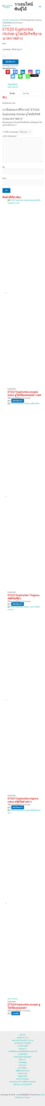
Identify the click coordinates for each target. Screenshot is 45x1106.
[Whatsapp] (26, 76)
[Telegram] (36, 72)
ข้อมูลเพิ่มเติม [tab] (13, 84)
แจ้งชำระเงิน (22, 1073)
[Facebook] (14, 72)
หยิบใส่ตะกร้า (11, 62)
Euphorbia (14, 20)
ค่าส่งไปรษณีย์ (22, 1046)
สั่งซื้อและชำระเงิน (22, 1071)
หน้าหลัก (5, 20)
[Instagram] (28, 72)
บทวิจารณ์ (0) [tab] (13, 87)
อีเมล (4, 178)
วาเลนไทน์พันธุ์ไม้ (23, 6)
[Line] (18, 76)
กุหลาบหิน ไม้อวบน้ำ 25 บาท (22, 1040)
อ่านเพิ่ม (16, 1013)
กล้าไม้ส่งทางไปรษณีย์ (22, 1043)
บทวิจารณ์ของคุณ (9, 136)
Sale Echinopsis (22, 1079)
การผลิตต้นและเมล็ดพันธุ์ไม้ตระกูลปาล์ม (22, 1051)
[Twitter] (11, 76)
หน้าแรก (22, 1035)
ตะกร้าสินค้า (22, 1068)
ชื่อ (3, 167)
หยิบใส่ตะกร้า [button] (18, 401)
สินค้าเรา (22, 1060)
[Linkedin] (21, 72)
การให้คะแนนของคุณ (10, 132)
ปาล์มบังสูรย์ (22, 1054)
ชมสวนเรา (22, 1049)
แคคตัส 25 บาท (22, 1038)
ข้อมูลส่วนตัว (22, 1076)
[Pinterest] (6, 72)
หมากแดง (22, 1065)
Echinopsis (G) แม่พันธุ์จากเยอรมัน (22, 1082)
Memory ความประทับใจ (22, 1084)
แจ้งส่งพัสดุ (22, 1062)
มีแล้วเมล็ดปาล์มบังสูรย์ (22, 1057)
